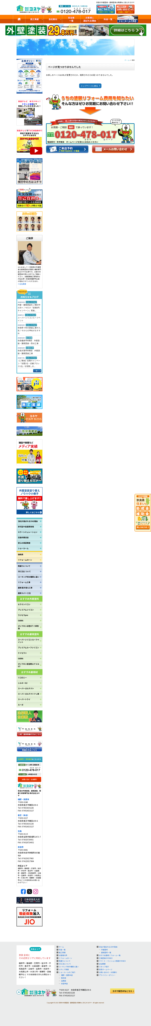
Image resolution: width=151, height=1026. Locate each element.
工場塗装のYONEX (105, 958)
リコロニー (22, 677)
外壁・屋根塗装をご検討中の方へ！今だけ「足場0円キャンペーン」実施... (29, 307)
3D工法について (24, 571)
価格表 (20, 554)
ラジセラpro (23, 615)
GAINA (20, 620)
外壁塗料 (104, 949)
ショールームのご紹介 (127, 19)
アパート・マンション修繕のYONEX (112, 961)
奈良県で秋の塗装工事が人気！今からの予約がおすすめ (29, 330)
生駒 (20, 831)
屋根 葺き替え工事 (25, 587)
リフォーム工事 (24, 582)
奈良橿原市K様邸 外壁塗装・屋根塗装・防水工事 (29, 342)
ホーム (61, 947)
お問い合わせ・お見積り (108, 972)
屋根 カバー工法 (24, 593)
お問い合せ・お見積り (29, 779)
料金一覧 (108, 19)
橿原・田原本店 (67, 975)
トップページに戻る (89, 85)
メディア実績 (64, 969)
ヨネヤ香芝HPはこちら (122, 991)
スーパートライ (24, 699)
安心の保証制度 (24, 543)
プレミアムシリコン (26, 609)
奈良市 (20, 847)
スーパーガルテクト (26, 688)
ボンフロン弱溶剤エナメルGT (28, 665)
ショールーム (23, 548)
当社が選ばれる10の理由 (28, 521)
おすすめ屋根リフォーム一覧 (109, 955)
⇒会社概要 (22, 284)
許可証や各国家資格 (26, 526)
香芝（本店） (23, 815)
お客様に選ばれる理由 (89, 19)
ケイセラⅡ (22, 653)
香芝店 (63, 978)
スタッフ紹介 (104, 966)
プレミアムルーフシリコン (28, 647)
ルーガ (20, 704)
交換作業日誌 (23, 537)
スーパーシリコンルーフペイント (29, 319)
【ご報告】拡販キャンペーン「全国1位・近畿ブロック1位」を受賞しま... (29, 363)
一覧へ (36, 371)
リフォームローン (25, 560)
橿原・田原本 (23, 799)
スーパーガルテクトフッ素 (28, 694)
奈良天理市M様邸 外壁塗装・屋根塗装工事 (29, 352)
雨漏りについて (24, 566)
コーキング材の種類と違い (28, 577)
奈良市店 (64, 983)
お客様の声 (63, 955)
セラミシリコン (24, 604)
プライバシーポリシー (107, 975)
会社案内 (53, 19)
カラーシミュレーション (27, 532)
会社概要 (102, 964)
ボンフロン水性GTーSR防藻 (28, 627)
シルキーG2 (22, 683)
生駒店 (63, 981)
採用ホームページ (105, 969)
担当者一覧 (71, 19)
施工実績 (34, 19)
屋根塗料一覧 (106, 952)
